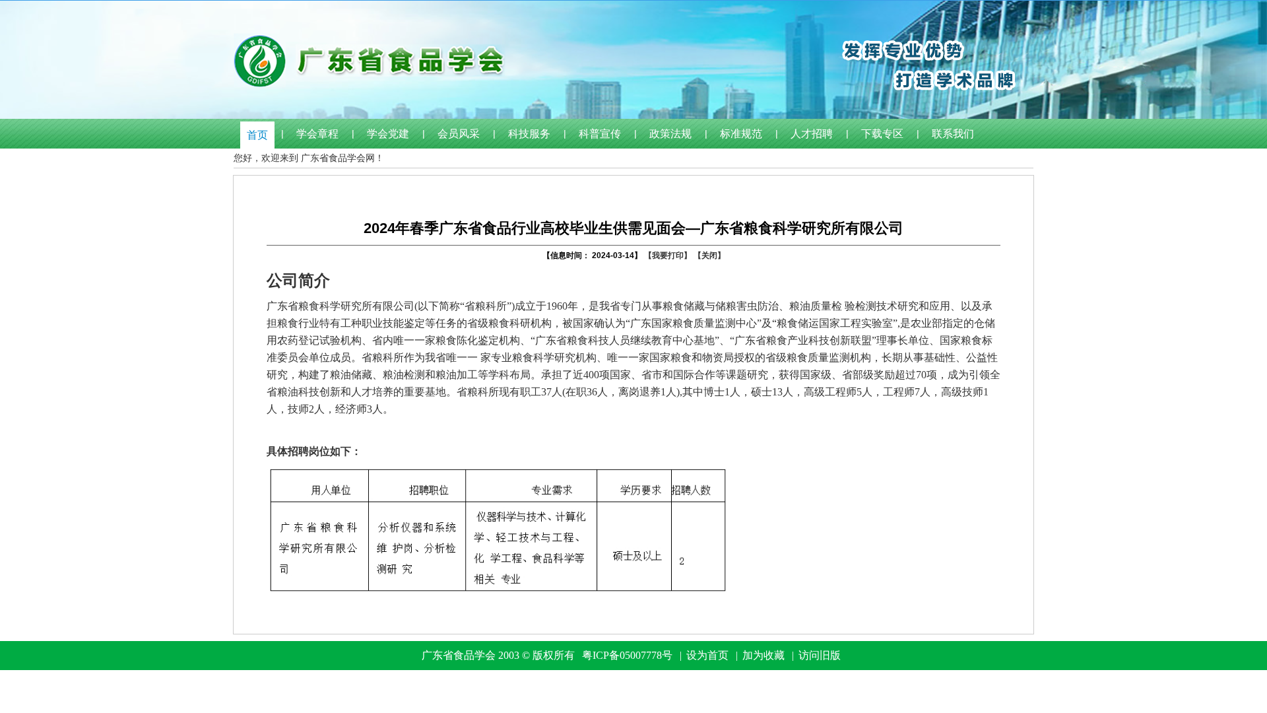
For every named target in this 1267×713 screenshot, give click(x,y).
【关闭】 (709, 255)
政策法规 (670, 133)
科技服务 (529, 133)
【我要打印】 (668, 255)
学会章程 (317, 133)
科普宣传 (600, 133)
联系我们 (953, 133)
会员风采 (459, 133)
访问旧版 (819, 655)
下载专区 (882, 133)
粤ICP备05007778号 (627, 655)
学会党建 (388, 133)
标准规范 (741, 133)
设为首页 (707, 655)
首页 (257, 135)
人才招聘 (812, 133)
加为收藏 (763, 655)
